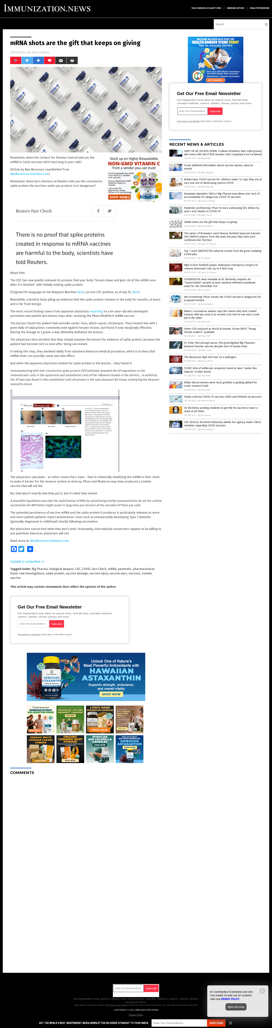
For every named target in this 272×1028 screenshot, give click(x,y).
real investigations (31, 573)
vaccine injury (98, 573)
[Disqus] (86, 824)
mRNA (112, 569)
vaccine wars (118, 573)
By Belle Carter (205, 215)
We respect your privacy (117, 1005)
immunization (235, 8)
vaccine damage (77, 573)
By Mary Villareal (206, 172)
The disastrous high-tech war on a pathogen (210, 357)
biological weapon (61, 569)
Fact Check (99, 569)
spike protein (55, 573)
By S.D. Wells (204, 258)
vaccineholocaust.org (206, 8)
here (80, 292)
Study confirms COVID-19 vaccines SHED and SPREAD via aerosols (223, 396)
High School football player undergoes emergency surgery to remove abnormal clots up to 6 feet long (221, 266)
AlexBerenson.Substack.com (29, 174)
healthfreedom (259, 8)
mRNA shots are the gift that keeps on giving (210, 222)
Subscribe (216, 1023)
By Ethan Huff (204, 158)
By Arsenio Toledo (206, 201)
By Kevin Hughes (205, 304)
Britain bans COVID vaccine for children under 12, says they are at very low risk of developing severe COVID (223, 181)
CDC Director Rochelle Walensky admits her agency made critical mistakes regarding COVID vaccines (222, 424)
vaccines (134, 573)
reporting (97, 311)
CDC (77, 569)
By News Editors (205, 226)
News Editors (40, 52)
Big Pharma (40, 569)
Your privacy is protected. (29, 634)
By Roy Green (204, 415)
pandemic (124, 569)
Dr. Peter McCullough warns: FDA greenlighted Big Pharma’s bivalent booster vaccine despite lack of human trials (219, 344)
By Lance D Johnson (207, 244)
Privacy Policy (136, 1015)
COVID (86, 569)
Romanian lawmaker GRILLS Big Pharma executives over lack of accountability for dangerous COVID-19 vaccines (222, 195)
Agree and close (236, 1006)
